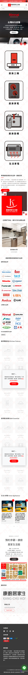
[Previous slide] (21, 44)
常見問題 (22, 672)
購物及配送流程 (7, 672)
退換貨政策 (17, 672)
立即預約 (14, 559)
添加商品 (14, 383)
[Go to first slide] (24, 44)
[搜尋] (25, 8)
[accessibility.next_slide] (17, 615)
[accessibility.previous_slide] (10, 615)
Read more (9, 610)
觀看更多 (14, 36)
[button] (1, 5)
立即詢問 (5, 190)
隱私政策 (13, 672)
